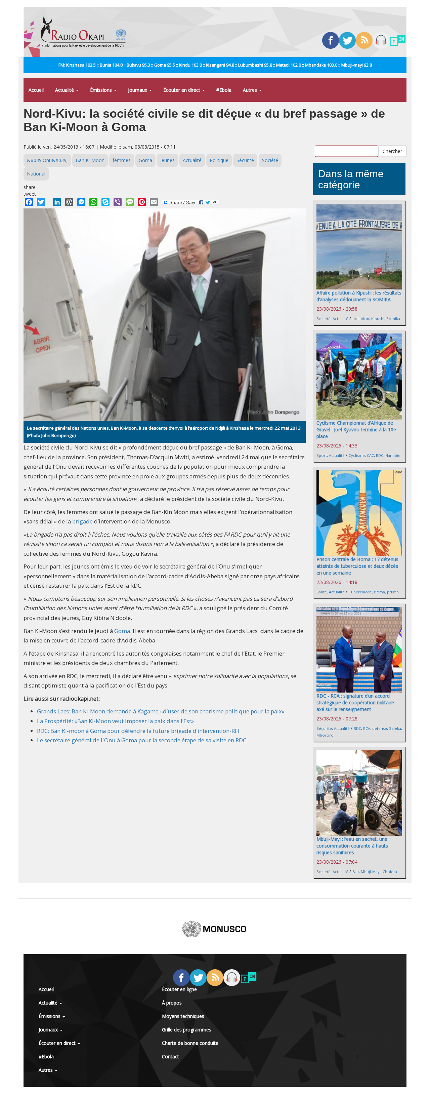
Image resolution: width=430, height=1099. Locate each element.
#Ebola (223, 90)
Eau (355, 871)
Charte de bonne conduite (190, 1043)
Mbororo (325, 735)
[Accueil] (86, 31)
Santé (321, 591)
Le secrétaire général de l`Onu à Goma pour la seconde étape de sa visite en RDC (141, 740)
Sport (321, 455)
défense (379, 728)
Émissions (101, 90)
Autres (250, 90)
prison (393, 591)
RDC (379, 455)
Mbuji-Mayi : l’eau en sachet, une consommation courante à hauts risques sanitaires (352, 846)
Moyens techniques (183, 1016)
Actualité (65, 90)
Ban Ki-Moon (90, 160)
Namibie (392, 455)
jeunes (167, 160)
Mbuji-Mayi (371, 871)
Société (270, 160)
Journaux (138, 90)
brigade (82, 521)
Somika (393, 318)
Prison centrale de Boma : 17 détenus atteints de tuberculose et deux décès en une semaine (357, 566)
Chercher (392, 151)
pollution (360, 318)
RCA (366, 728)
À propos (172, 1002)
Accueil (36, 90)
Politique (219, 160)
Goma (145, 160)
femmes (122, 160)
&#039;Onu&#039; (47, 160)
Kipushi (377, 318)
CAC (370, 455)
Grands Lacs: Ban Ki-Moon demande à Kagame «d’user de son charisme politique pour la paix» (161, 711)
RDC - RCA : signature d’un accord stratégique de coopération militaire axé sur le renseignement (355, 702)
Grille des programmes (186, 1029)
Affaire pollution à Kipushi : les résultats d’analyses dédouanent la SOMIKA (358, 296)
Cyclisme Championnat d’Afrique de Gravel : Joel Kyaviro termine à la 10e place (356, 429)
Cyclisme (357, 455)
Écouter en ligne (179, 989)
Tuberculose (360, 591)
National (36, 173)
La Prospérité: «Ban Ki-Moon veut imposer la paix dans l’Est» (115, 721)
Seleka (395, 728)
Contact (170, 1056)
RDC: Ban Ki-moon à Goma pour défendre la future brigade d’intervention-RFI (138, 731)
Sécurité (245, 160)
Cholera (390, 871)
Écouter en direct (182, 90)
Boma (379, 591)
